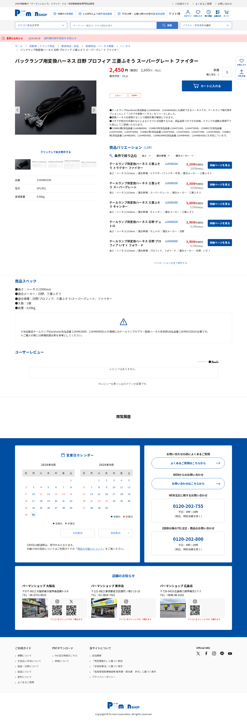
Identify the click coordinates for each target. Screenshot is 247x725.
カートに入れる (211, 86)
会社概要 (96, 655)
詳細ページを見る (220, 165)
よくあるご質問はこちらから (188, 463)
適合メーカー (183, 155)
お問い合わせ (225, 4)
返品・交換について (28, 666)
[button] (17, 110)
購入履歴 (208, 15)
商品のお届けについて (90, 548)
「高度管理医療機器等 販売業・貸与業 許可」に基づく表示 (124, 671)
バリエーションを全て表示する (170, 263)
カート (226, 15)
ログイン (187, 15)
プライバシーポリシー (104, 677)
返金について (25, 671)
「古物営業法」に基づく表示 (107, 666)
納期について (25, 655)
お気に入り (198, 15)
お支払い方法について (29, 661)
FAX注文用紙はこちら (66, 655)
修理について (62, 661)
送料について (25, 677)
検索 (169, 25)
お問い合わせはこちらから (188, 483)
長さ (144, 155)
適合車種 (161, 155)
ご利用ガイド (182, 4)
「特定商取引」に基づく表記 (107, 661)
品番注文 (217, 15)
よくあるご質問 (203, 4)
